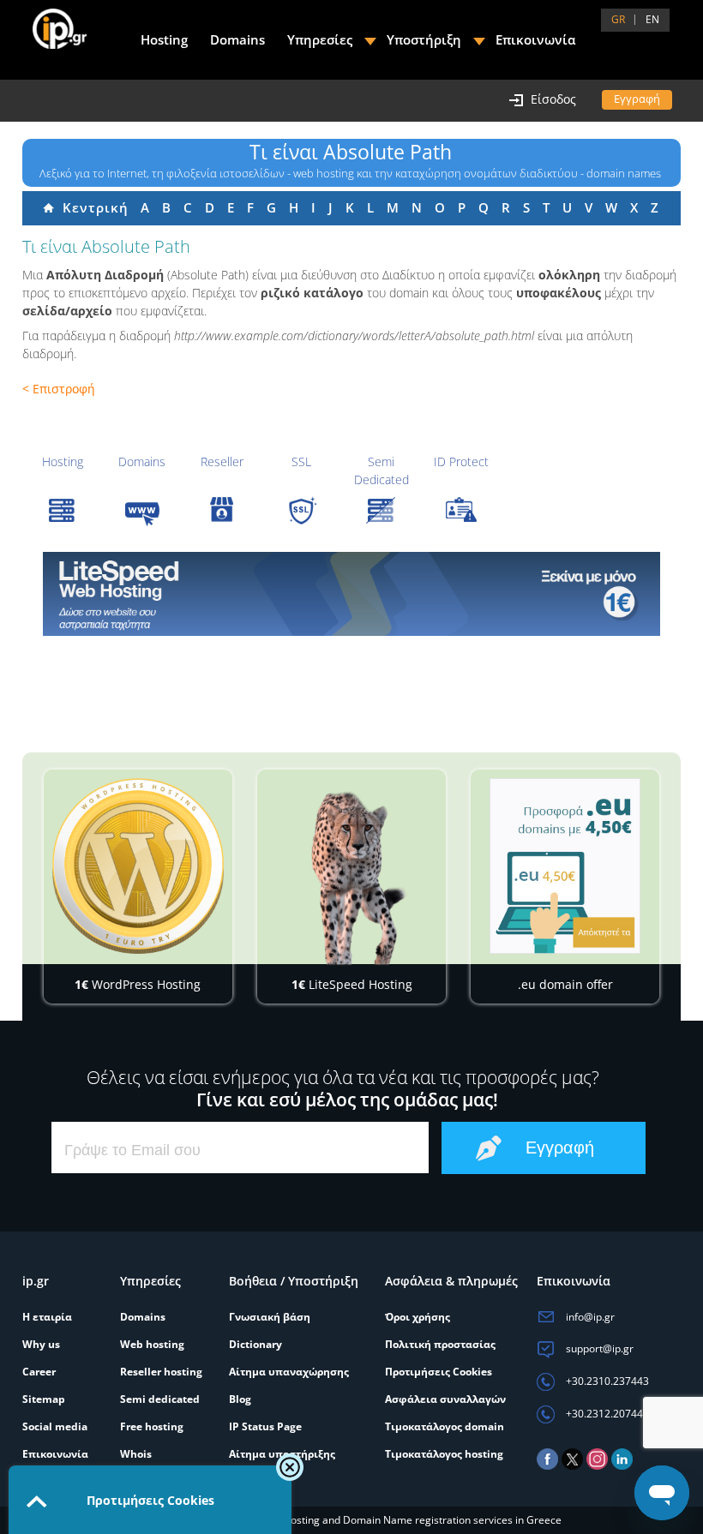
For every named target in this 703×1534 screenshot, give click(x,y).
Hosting (62, 461)
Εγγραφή (637, 98)
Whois (136, 1454)
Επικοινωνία (535, 39)
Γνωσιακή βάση (269, 1316)
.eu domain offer (565, 984)
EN (652, 19)
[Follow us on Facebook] (547, 1466)
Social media (54, 1426)
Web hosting (152, 1344)
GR (618, 19)
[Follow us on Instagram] (597, 1466)
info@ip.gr (589, 1316)
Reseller (222, 461)
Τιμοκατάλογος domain (444, 1426)
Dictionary (255, 1344)
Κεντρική (91, 207)
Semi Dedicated (381, 470)
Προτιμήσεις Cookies (438, 1371)
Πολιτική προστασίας (440, 1344)
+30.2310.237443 (606, 1381)
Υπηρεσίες (319, 39)
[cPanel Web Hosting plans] (351, 594)
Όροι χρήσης (417, 1316)
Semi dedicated (160, 1399)
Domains (141, 461)
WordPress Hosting (138, 984)
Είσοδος (553, 99)
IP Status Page (265, 1426)
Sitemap (43, 1399)
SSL (301, 461)
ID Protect (461, 461)
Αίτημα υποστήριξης (282, 1454)
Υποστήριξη (424, 39)
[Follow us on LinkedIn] (622, 1466)
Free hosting (151, 1426)
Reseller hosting (161, 1371)
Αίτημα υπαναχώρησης (289, 1371)
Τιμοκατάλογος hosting (444, 1454)
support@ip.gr (598, 1348)
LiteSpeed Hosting (351, 984)
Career (39, 1371)
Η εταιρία (47, 1316)
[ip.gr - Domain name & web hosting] (42, 22)
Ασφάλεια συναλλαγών (445, 1399)
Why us (41, 1344)
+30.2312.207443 (606, 1413)
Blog (240, 1399)
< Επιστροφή (58, 389)
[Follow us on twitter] (572, 1466)
